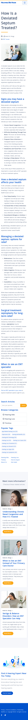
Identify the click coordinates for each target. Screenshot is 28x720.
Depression (6, 435)
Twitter (5, 715)
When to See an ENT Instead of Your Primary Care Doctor (14, 563)
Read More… (8, 532)
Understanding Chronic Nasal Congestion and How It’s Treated (13, 514)
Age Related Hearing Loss (9, 432)
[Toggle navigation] (24, 2)
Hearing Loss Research (9, 446)
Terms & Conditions (11, 710)
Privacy (3, 710)
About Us (4, 462)
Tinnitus (3, 460)
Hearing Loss (6, 441)
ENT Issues (6, 39)
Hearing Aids (5, 458)
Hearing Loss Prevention (9, 443)
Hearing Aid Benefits (18, 435)
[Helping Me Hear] (8, 2)
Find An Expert (15, 460)
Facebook (1, 715)
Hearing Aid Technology (9, 438)
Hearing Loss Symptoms (9, 452)
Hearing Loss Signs (8, 449)
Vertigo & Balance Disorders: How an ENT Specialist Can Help (13, 616)
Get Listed (14, 462)
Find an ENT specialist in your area (11, 391)
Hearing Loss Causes (19, 441)
